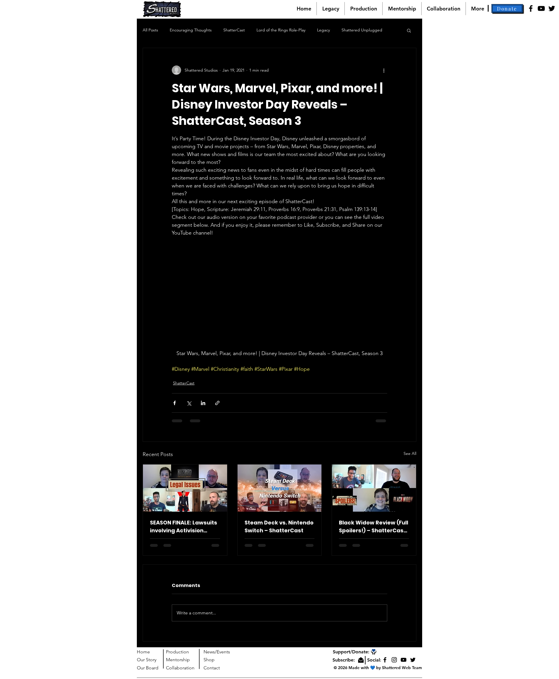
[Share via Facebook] (174, 403)
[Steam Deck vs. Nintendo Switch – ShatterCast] (280, 488)
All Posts (150, 30)
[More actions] (383, 70)
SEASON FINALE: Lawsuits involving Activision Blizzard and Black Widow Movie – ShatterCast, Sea (183, 526)
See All (410, 453)
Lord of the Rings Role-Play (280, 30)
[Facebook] (530, 8)
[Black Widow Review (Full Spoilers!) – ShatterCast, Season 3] (374, 488)
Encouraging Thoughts (191, 30)
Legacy (323, 30)
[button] (507, 8)
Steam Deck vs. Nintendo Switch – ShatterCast (279, 526)
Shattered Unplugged (362, 30)
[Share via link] (217, 403)
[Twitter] (551, 8)
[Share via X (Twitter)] (189, 403)
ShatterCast (234, 30)
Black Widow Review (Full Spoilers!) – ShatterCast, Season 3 (373, 526)
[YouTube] (541, 8)
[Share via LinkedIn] (203, 403)
